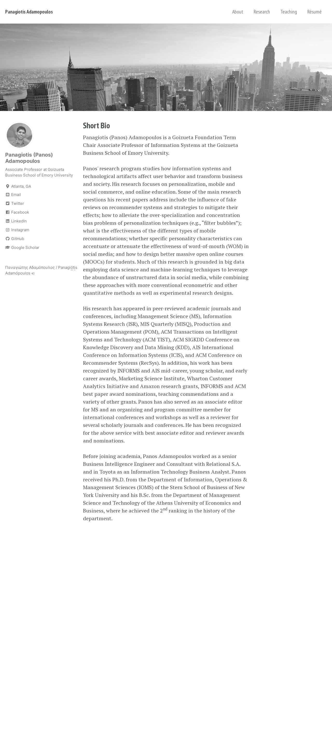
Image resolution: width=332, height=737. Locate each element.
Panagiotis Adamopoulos (29, 11)
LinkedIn (18, 221)
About (237, 11)
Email (15, 194)
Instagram (19, 229)
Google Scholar (24, 247)
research (131, 183)
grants (128, 401)
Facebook (19, 212)
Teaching (288, 11)
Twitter (17, 203)
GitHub (17, 238)
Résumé (314, 11)
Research (262, 11)
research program (120, 168)
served (182, 401)
